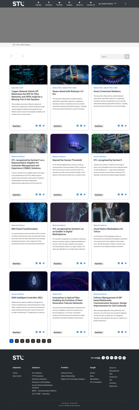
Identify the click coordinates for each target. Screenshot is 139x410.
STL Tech (67, 405)
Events (92, 373)
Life (110, 380)
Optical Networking (68, 376)
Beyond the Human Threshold (67, 160)
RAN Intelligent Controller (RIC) (27, 297)
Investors (112, 383)
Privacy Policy (74, 403)
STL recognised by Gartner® (108, 160)
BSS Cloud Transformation (24, 229)
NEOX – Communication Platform (44, 391)
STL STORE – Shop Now (41, 394)
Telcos (15, 373)
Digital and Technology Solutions (73, 379)
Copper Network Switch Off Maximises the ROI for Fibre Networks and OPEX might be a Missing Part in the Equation (26, 95)
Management (114, 371)
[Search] (127, 56)
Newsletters (94, 379)
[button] (38, 4)
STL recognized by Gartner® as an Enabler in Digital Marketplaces (68, 232)
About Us (112, 368)
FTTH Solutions (37, 376)
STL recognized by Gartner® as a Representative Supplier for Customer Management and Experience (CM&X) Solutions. (27, 164)
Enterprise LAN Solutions (41, 382)
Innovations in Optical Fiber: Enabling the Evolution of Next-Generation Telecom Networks (68, 300)
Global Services (66, 373)
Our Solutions (37, 373)
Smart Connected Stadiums (107, 91)
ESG (110, 374)
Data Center (17, 376)
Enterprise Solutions (39, 379)
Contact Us (113, 377)
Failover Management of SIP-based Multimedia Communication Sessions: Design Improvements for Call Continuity (110, 301)
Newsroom (113, 386)
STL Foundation (96, 382)
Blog (91, 376)
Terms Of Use (65, 403)
